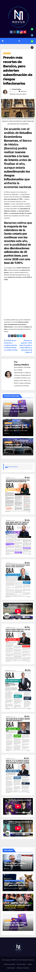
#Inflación (13, 94)
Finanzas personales (10, 880)
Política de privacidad (9, 964)
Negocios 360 (7, 53)
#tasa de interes (21, 94)
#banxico (23, 91)
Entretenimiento (9, 900)
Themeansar (31, 960)
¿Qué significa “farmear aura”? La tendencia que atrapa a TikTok (16, 905)
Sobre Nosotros (11, 968)
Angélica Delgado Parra (14, 888)
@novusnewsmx (13, 466)
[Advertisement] (18, 301)
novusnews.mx (11, 908)
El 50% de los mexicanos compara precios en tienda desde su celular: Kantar (10, 345)
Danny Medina (16, 89)
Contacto (29, 964)
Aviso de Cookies (21, 964)
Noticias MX (8, 860)
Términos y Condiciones (23, 968)
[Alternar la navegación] (19, 41)
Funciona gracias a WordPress (10, 960)
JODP (7, 868)
